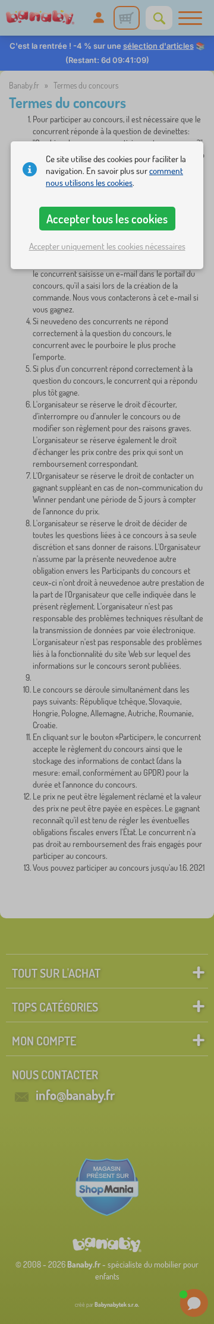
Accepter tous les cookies (107, 218)
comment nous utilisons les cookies (114, 176)
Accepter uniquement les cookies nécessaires (107, 246)
